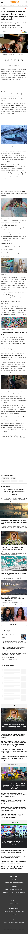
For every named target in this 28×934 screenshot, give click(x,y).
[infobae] (14, 2)
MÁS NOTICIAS (14, 624)
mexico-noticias (5, 478)
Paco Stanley (16, 5)
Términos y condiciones (9, 922)
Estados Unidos (6, 892)
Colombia (17, 889)
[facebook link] (6, 882)
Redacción (12, 903)
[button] (2, 2)
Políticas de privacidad (19, 922)
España (21, 889)
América (6, 889)
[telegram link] (18, 882)
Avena (4, 5)
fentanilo (13, 478)
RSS (18, 895)
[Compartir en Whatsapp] (5, 60)
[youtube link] (15, 882)
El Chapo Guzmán (23, 5)
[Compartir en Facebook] (8, 60)
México (3, 8)
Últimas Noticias (12, 895)
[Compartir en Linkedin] (15, 60)
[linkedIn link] (21, 882)
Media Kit (14, 914)
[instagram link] (12, 882)
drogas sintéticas (5, 481)
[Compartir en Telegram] (18, 60)
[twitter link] (9, 882)
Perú (16, 892)
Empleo (16, 903)
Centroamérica (21, 892)
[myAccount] (26, 2)
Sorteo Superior (9, 5)
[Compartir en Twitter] (12, 60)
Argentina (12, 889)
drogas (20, 481)
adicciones (14, 481)
